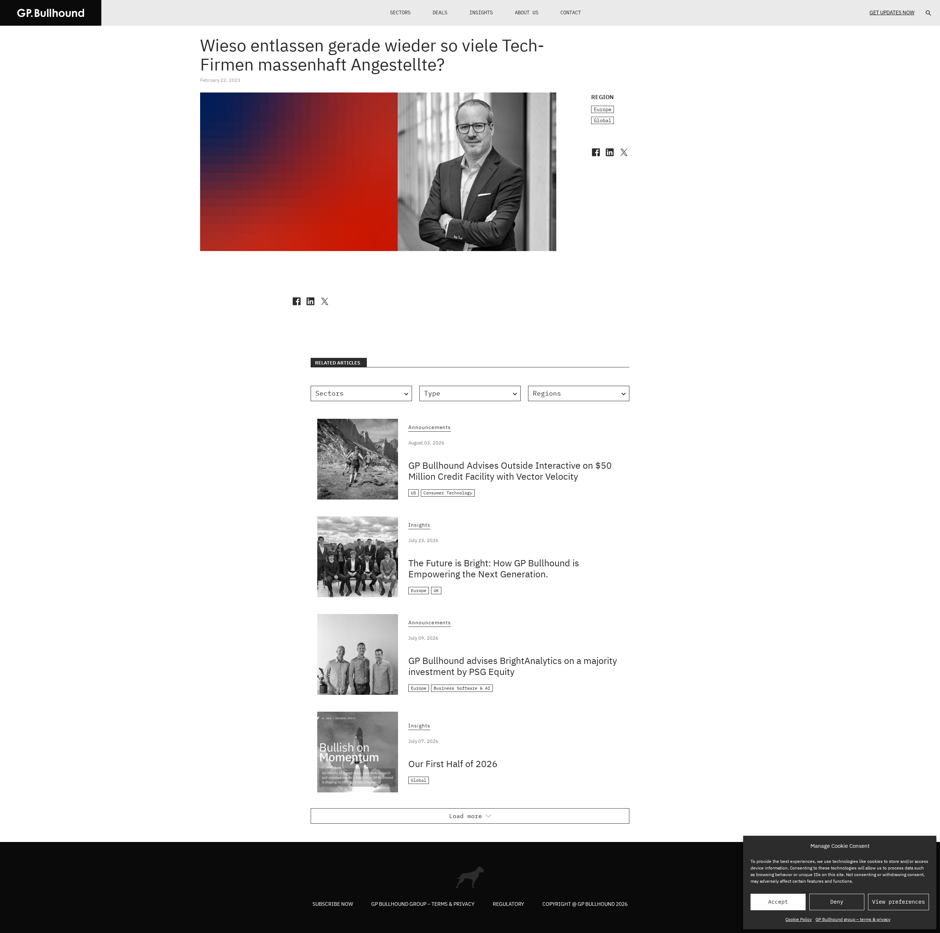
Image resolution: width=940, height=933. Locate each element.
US (413, 492)
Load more (465, 816)
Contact (570, 12)
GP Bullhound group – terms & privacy (853, 919)
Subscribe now (332, 904)
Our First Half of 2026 (453, 764)
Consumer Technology (447, 492)
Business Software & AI (462, 688)
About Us (526, 12)
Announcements (429, 428)
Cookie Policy (798, 919)
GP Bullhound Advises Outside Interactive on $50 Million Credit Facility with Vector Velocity (510, 470)
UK (436, 590)
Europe (602, 109)
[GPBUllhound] (50, 13)
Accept (778, 901)
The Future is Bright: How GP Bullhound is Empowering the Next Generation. (493, 568)
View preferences (898, 901)
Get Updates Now (892, 12)
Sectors (400, 12)
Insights (481, 12)
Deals (440, 12)
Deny (836, 901)
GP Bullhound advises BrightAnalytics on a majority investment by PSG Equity (512, 666)
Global (602, 120)
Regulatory (508, 904)
